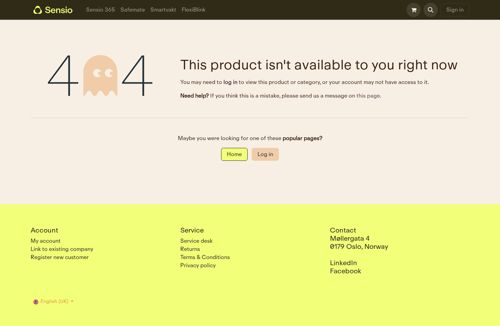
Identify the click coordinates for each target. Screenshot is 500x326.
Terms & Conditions (205, 257)
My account (46, 241)
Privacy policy (198, 265)
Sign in (455, 9)
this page (368, 95)
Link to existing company (62, 249)
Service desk (196, 241)
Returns (190, 249)
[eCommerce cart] (413, 10)
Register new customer (60, 257)
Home (234, 154)
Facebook (345, 271)
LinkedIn (343, 263)
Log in (265, 154)
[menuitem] (100, 10)
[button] (430, 10)
